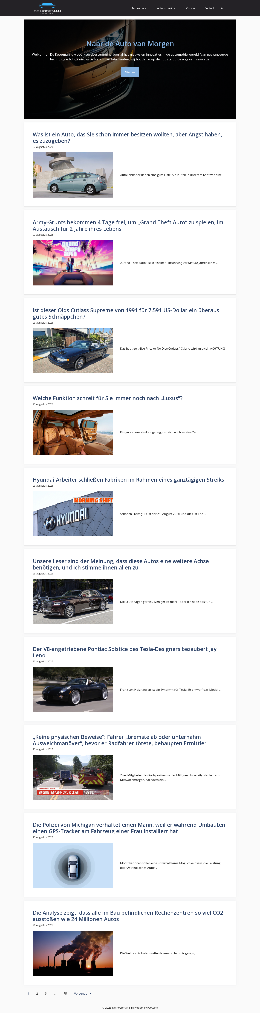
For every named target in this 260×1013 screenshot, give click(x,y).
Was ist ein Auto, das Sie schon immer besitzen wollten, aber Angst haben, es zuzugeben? (127, 137)
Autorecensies (166, 8)
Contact (209, 8)
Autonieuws (139, 8)
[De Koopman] (47, 8)
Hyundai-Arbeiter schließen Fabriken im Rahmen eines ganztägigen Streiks (128, 479)
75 (65, 993)
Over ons (192, 8)
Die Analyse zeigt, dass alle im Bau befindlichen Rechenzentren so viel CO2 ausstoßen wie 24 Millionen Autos (128, 916)
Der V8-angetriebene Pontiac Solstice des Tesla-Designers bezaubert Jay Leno (124, 652)
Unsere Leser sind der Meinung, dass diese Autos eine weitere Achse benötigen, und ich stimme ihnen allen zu (121, 564)
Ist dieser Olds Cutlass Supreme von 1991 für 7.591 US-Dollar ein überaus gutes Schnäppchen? (126, 313)
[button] (222, 8)
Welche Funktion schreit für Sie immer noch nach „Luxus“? (108, 398)
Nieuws (130, 72)
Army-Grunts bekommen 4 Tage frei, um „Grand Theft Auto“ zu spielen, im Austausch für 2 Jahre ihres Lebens (128, 225)
